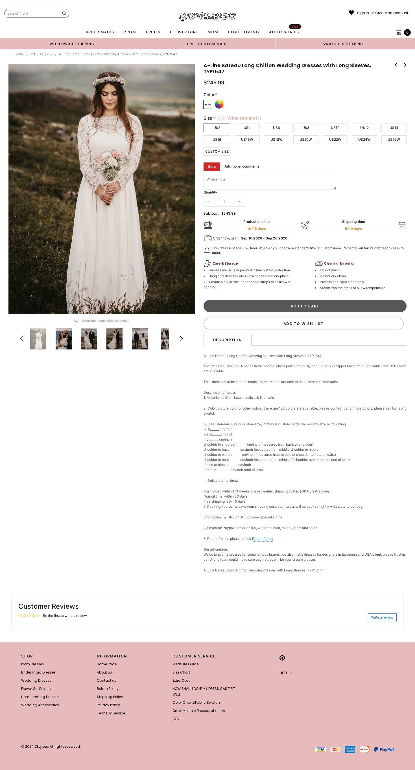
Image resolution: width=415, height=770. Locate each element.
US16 (217, 139)
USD (283, 673)
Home (19, 54)
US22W (335, 139)
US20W (306, 139)
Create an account (391, 13)
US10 (335, 128)
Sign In (363, 13)
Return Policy (262, 538)
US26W (394, 139)
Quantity (210, 192)
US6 (276, 128)
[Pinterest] (282, 658)
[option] (72, 43)
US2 (216, 128)
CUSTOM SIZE (217, 151)
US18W (276, 139)
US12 (364, 128)
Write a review (382, 617)
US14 (394, 128)
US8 (305, 128)
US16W (247, 139)
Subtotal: (211, 213)
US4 (247, 128)
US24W (364, 139)
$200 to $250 (41, 54)
